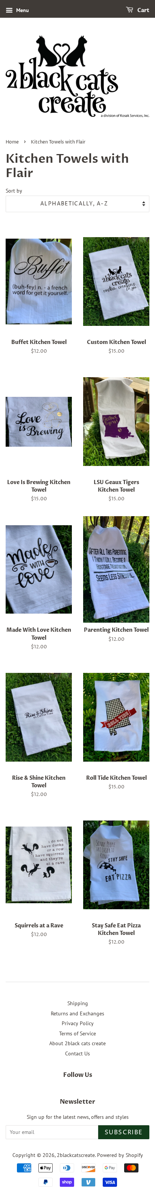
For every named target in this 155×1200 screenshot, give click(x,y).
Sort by (14, 190)
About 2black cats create (77, 1043)
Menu (22, 10)
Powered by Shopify (120, 1155)
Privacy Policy (78, 1023)
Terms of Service (77, 1033)
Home (12, 142)
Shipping (77, 1003)
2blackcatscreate (76, 1155)
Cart (142, 10)
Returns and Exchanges (77, 1013)
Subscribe (124, 1132)
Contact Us (77, 1053)
